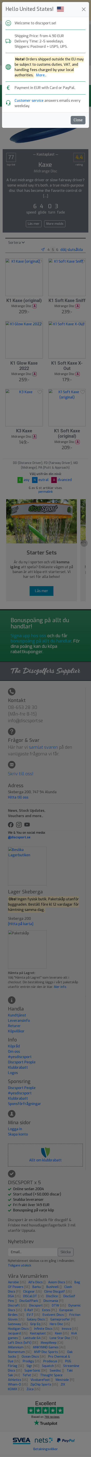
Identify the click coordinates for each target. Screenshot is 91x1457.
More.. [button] (41, 75)
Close (78, 120)
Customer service (29, 100)
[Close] (83, 9)
